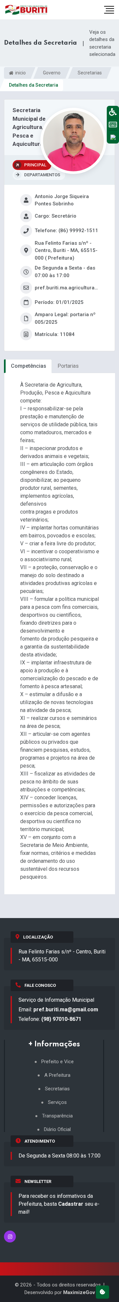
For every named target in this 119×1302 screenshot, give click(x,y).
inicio (20, 72)
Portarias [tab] (68, 366)
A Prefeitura (57, 1075)
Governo (51, 72)
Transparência (57, 1115)
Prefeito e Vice (57, 1061)
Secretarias (90, 72)
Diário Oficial (57, 1129)
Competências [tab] (28, 366)
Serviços (57, 1102)
